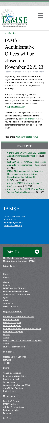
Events (6, 368)
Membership (9, 396)
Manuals (7, 360)
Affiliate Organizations (13, 407)
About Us (8, 33)
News (14, 33)
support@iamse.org (16, 106)
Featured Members (11, 410)
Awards (6, 334)
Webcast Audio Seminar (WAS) (16, 385)
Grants (6, 338)
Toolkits (6, 363)
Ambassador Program (13, 331)
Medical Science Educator (14, 357)
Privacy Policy (9, 266)
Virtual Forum (9, 382)
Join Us (12, 251)
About (6, 277)
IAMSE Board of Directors (14, 288)
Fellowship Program (12, 322)
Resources (7, 413)
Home (6, 274)
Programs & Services (12, 311)
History (6, 285)
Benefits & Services (11, 401)
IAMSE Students (10, 404)
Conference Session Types (14, 376)
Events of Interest (29, 119)
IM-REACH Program (12, 325)
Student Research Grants (14, 347)
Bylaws (6, 297)
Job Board (7, 418)
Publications (8, 352)
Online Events (9, 391)
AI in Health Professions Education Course (22, 328)
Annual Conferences (12, 373)
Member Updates (24, 137)
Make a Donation (10, 306)
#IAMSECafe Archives (13, 388)
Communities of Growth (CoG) (16, 294)
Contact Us (8, 303)
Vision (6, 282)
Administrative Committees (15, 291)
